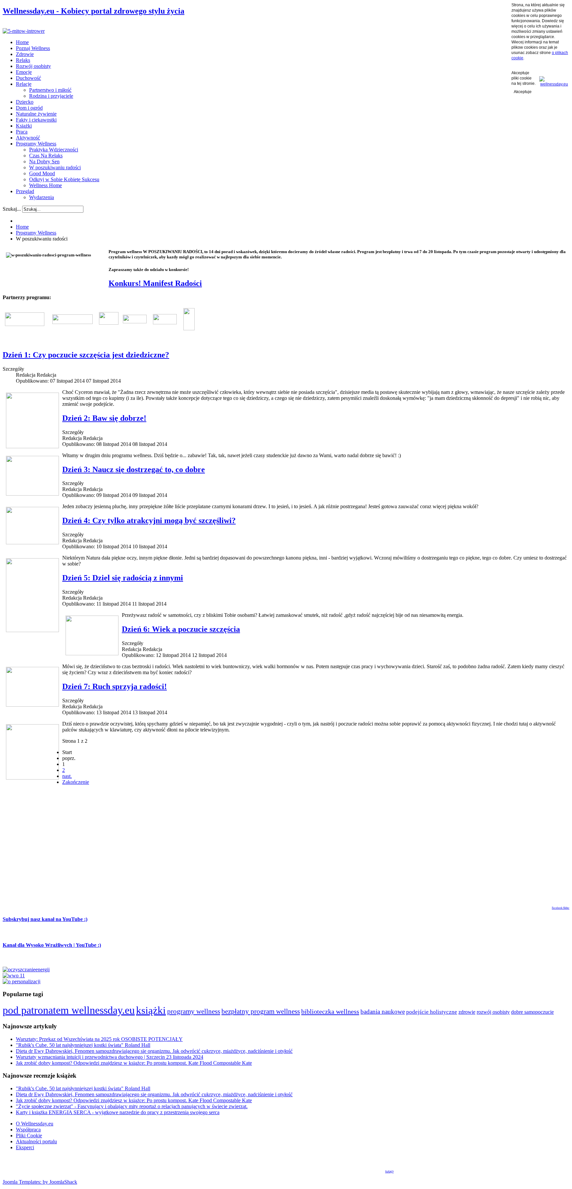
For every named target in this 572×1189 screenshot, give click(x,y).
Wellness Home (45, 185)
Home (22, 42)
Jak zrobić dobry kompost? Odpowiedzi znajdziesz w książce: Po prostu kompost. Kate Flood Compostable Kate (134, 1063)
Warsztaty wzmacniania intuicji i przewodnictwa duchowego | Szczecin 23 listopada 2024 (109, 1057)
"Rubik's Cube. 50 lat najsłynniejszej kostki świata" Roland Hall (83, 1045)
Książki (24, 126)
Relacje (23, 84)
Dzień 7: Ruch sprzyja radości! (114, 686)
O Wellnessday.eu (34, 1123)
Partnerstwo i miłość (50, 90)
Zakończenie (75, 782)
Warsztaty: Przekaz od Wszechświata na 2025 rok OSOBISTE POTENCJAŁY (99, 1039)
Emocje (24, 72)
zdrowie (466, 1012)
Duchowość (28, 78)
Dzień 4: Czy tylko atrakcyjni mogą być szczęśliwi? (149, 520)
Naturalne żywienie (36, 114)
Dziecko (24, 102)
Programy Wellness (36, 143)
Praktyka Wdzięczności (53, 149)
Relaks (23, 60)
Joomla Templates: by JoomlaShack (40, 1182)
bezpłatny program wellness (260, 1011)
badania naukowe (382, 1011)
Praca (21, 132)
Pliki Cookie (29, 1135)
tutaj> (389, 1171)
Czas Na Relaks (46, 155)
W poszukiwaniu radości (55, 167)
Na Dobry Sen (44, 161)
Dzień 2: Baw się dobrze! (104, 418)
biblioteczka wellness (330, 1011)
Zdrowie (25, 54)
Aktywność (28, 137)
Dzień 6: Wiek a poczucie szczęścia (181, 629)
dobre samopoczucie (532, 1012)
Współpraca (28, 1129)
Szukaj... (12, 209)
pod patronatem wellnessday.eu (69, 1010)
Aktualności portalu (36, 1141)
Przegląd (25, 191)
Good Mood (42, 173)
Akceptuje (523, 91)
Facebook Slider (560, 907)
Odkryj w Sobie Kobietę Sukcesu (64, 179)
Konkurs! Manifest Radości (155, 283)
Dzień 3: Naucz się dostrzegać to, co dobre (133, 469)
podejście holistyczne (431, 1012)
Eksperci (25, 1147)
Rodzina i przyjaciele (51, 96)
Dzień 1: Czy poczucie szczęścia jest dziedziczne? (86, 355)
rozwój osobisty (493, 1012)
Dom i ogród (29, 108)
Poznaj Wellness (33, 48)
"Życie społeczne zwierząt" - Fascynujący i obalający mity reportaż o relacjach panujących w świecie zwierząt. (132, 1106)
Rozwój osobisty (33, 66)
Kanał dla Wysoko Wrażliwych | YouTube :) (52, 945)
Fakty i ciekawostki (36, 120)
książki (151, 1010)
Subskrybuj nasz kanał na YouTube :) (45, 919)
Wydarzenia (41, 197)
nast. (67, 776)
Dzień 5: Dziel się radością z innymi (122, 577)
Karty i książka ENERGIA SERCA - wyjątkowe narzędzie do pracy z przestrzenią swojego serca (117, 1112)
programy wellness (193, 1011)
